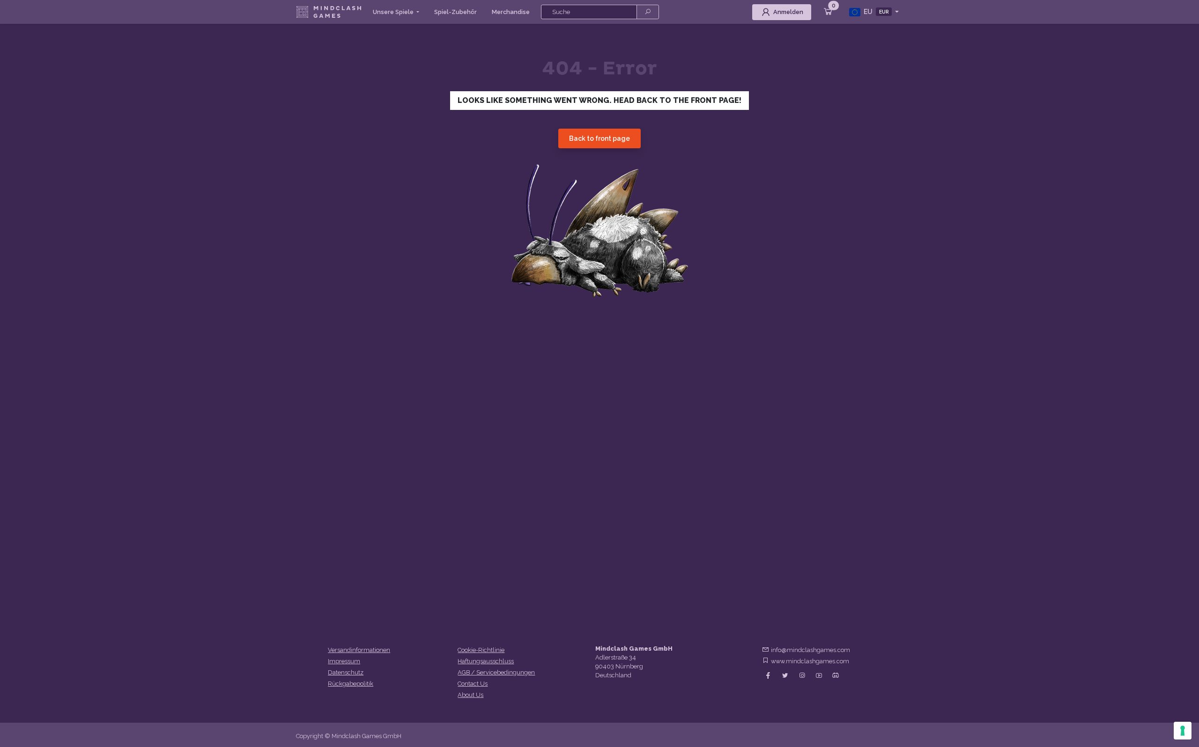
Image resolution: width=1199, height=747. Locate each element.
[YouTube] (818, 675)
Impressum (344, 661)
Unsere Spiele (394, 11)
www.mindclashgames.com (810, 661)
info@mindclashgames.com (810, 649)
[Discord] (835, 675)
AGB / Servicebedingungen (496, 672)
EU (875, 11)
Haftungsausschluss (486, 661)
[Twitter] (785, 675)
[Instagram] (802, 675)
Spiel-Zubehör (455, 11)
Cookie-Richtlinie (481, 649)
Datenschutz (345, 672)
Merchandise (511, 11)
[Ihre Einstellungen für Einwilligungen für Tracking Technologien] (1183, 731)
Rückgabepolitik (350, 683)
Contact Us (473, 683)
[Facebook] (768, 675)
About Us (470, 694)
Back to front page (599, 138)
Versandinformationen (359, 649)
